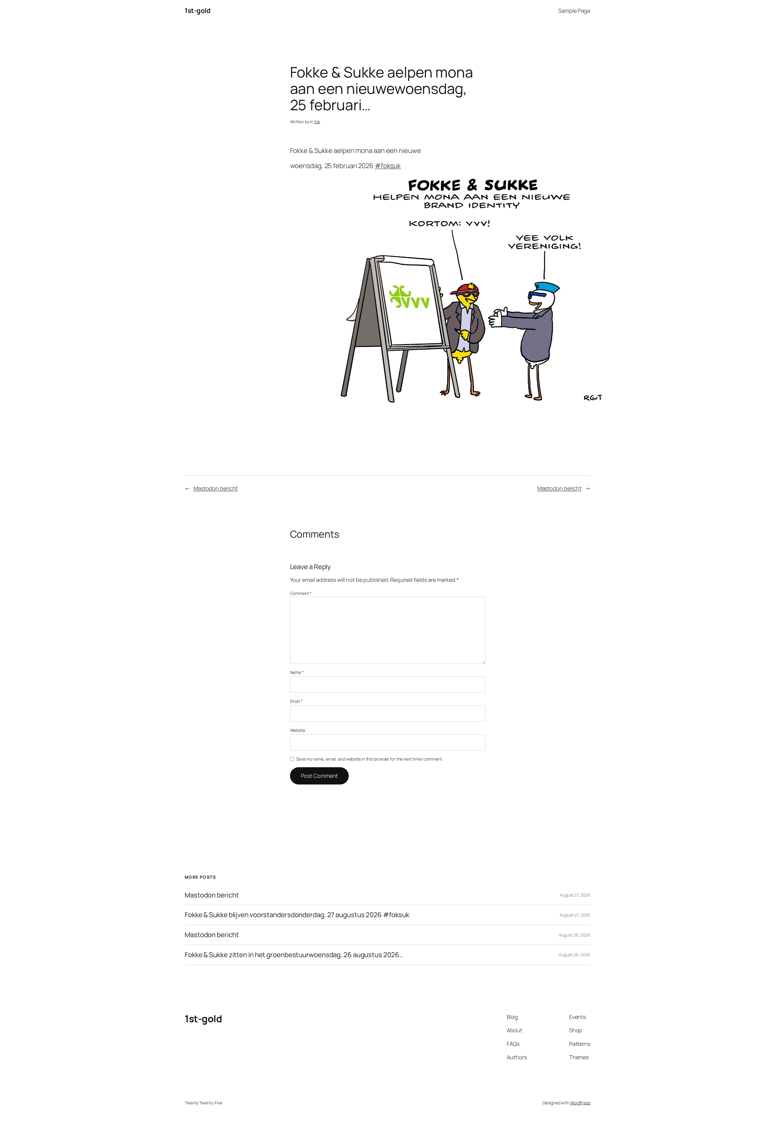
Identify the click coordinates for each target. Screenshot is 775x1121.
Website (297, 730)
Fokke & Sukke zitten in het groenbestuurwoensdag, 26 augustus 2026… (294, 955)
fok (317, 121)
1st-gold (197, 10)
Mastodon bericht (215, 488)
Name (297, 672)
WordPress (580, 1103)
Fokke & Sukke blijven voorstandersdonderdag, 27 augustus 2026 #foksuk (297, 915)
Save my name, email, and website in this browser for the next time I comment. (369, 759)
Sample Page (574, 10)
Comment (301, 593)
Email (296, 701)
